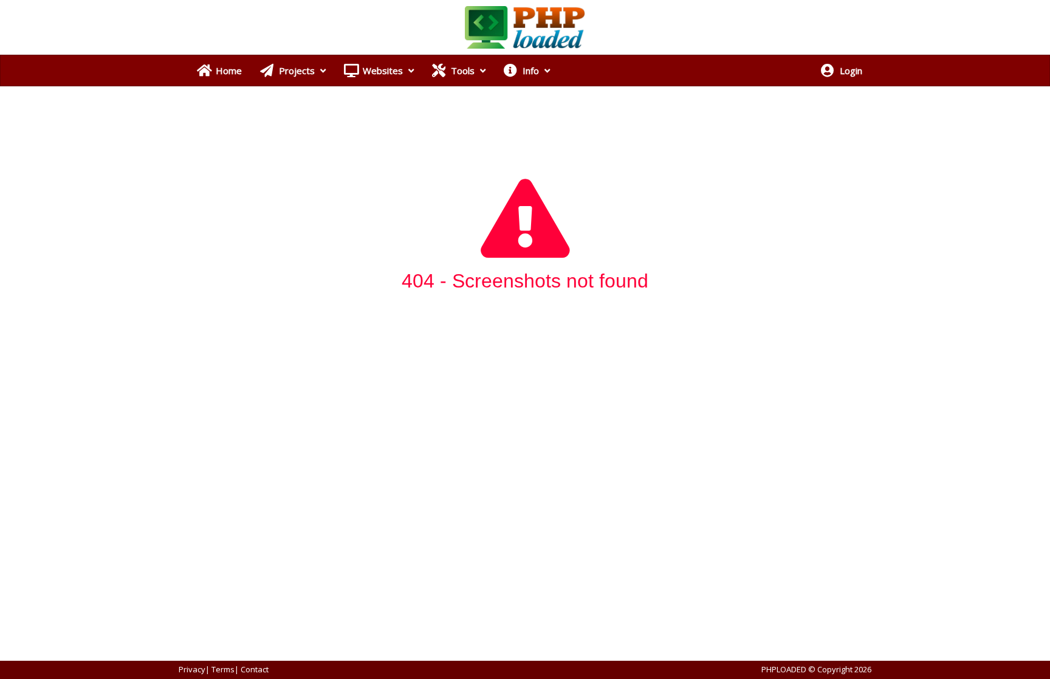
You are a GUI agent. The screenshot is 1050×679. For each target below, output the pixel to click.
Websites (382, 70)
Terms (223, 669)
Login (849, 70)
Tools (462, 70)
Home (227, 70)
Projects (296, 70)
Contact (255, 669)
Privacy (192, 669)
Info (530, 70)
